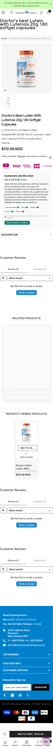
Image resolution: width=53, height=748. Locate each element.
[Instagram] (12, 698)
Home (4, 41)
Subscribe (41, 690)
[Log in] (41, 15)
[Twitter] (28, 698)
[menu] (3, 15)
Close (50, 6)
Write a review (26, 295)
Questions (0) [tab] (39, 271)
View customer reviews (17, 225)
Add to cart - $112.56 (30, 734)
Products (14, 41)
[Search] (11, 15)
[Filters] (3, 280)
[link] (26, 395)
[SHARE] (49, 160)
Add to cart (27, 450)
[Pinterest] (20, 698)
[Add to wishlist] (4, 734)
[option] (26, 71)
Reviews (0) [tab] (13, 271)
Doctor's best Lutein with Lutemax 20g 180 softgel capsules (26, 470)
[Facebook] (4, 698)
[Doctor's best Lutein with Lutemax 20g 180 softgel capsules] (26, 434)
